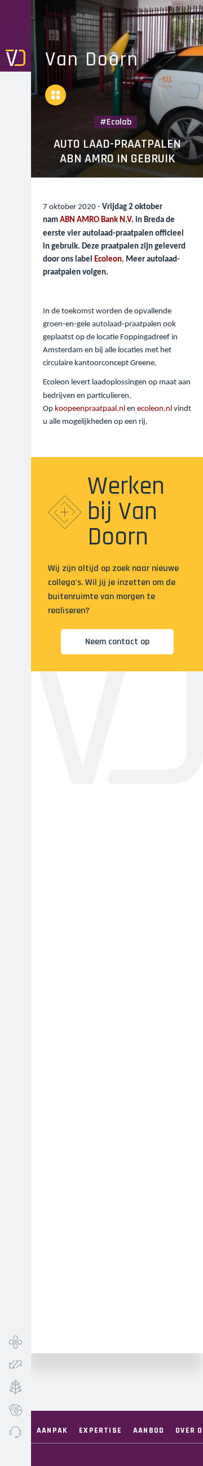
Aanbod (148, 1430)
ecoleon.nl (154, 409)
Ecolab (15, 1409)
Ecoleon (108, 259)
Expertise (100, 1430)
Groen (15, 1387)
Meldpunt (15, 1432)
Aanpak (52, 1430)
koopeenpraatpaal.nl (90, 409)
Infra (15, 1342)
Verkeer (15, 1364)
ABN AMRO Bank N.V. (97, 220)
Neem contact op (117, 642)
